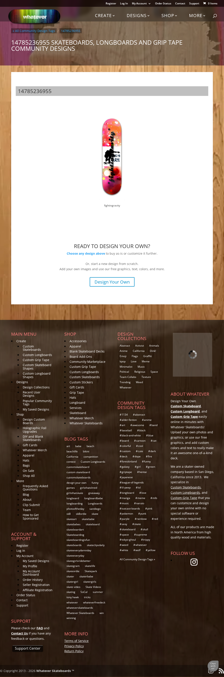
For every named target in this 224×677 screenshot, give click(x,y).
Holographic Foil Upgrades (34, 429)
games (70, 488)
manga (126, 498)
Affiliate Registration (37, 590)
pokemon (127, 513)
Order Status (163, 3)
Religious (139, 372)
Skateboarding (75, 535)
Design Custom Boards (34, 421)
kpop (123, 361)
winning (71, 618)
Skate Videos (93, 587)
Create (103, 15)
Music (141, 366)
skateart (71, 519)
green (151, 467)
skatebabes (73, 524)
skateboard (93, 524)
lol (139, 487)
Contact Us (19, 633)
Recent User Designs (31, 394)
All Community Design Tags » (137, 559)
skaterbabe (86, 576)
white (125, 550)
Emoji (123, 356)
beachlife (72, 451)
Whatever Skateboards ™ (55, 671)
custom (126, 451)
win (102, 613)
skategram (73, 566)
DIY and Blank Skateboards (33, 438)
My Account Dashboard (31, 573)
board (125, 441)
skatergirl (72, 582)
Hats (26, 460)
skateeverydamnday (78, 550)
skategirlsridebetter (78, 561)
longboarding (74, 503)
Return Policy (74, 651)
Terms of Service (76, 640)
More (195, 15)
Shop (167, 15)
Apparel (28, 455)
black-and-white (131, 435)
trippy (146, 539)
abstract (140, 414)
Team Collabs (128, 377)
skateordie (72, 571)
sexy (124, 524)
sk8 (68, 514)
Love (133, 361)
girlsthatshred (88, 488)
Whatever (125, 387)
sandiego (95, 509)
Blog (26, 494)
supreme (141, 534)
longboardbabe (93, 498)
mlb (154, 498)
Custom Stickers (81, 382)
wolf (137, 550)
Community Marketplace (87, 362)
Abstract (125, 345)
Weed (139, 382)
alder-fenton (129, 420)
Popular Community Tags (37, 402)
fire (150, 456)
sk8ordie (81, 514)
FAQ (40, 628)
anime (148, 420)
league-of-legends (133, 482)
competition (91, 456)
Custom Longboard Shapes (37, 375)
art (68, 446)
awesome (138, 425)
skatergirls (89, 582)
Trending (125, 382)
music (125, 503)
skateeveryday (75, 555)
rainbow (142, 519)
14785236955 (70, 31)
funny (95, 483)
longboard (72, 498)
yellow (151, 550)
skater (70, 576)
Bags (26, 465)
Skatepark (91, 571)
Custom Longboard (185, 411)
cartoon (140, 441)
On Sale (28, 471)
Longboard (77, 402)
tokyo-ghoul (129, 539)
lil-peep (126, 487)
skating (70, 592)
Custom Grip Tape (36, 360)
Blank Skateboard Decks (87, 351)
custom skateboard (78, 472)
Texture (146, 377)
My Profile (30, 566)
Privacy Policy (74, 646)
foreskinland (129, 461)
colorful (126, 446)
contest (70, 462)
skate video (73, 587)
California (72, 456)
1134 (125, 414)
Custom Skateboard (186, 406)
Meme (146, 361)
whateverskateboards (79, 608)
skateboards (74, 545)
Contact (180, 3)
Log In (124, 3)
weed (125, 545)
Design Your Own (112, 282)
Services (76, 408)
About (27, 499)
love (143, 493)
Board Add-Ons (81, 356)
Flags (135, 356)
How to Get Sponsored (31, 516)
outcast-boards (131, 508)
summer (98, 592)
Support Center (27, 648)
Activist (139, 345)
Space (154, 372)
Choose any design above (86, 253)
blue (150, 435)
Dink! (153, 351)
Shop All (29, 476)
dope (138, 456)
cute (140, 451)
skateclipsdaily (96, 545)
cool (140, 446)
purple (126, 519)
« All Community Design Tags (34, 31)
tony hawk (72, 597)
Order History (33, 580)
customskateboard (77, 467)
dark (153, 451)
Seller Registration (36, 585)
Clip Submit (31, 505)
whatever (72, 602)
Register (111, 3)
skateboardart (75, 529)
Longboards (95, 503)
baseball (127, 430)
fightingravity (112, 205)
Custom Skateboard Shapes (37, 366)
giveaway (94, 493)
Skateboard (78, 413)
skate (95, 514)
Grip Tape (77, 392)
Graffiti (147, 356)
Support (194, 3)
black (142, 430)
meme (141, 498)
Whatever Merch (35, 450)
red (156, 519)
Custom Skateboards (32, 348)
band (154, 425)
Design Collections (36, 387)
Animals (154, 345)
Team (27, 510)
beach (90, 446)
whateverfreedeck (94, 602)
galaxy (126, 467)
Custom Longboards (37, 355)
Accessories (78, 341)
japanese (127, 477)
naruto (140, 503)
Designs (137, 15)
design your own (76, 483)
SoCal (84, 592)
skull (145, 529)
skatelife (90, 566)
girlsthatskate (74, 493)
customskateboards (78, 477)
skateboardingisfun (78, 540)
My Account (139, 3)
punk (143, 513)
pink (149, 508)
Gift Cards (30, 445)
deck (124, 456)
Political (124, 372)
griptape (127, 472)
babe (78, 446)
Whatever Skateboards (86, 423)
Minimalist (126, 366)
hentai (143, 472)
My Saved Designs (36, 409)
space (125, 534)
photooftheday (75, 509)
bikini (86, 451)
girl (139, 467)
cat (154, 441)
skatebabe (88, 519)
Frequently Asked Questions (35, 487)
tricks (87, 597)
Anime (124, 351)
